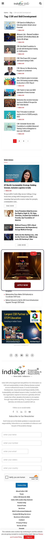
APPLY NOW (22, 285)
